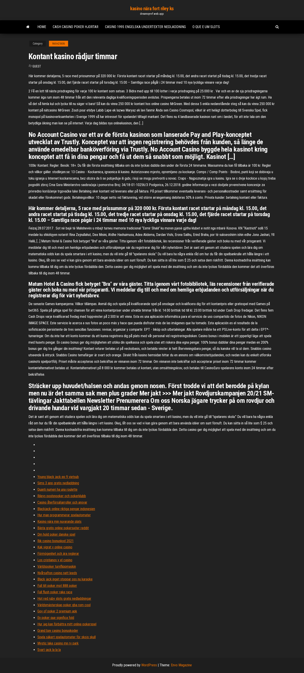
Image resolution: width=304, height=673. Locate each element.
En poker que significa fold (55, 618)
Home (41, 27)
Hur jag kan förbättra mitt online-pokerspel (66, 624)
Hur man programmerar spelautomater (64, 515)
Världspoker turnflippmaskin (56, 566)
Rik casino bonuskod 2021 (55, 541)
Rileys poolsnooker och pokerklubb (61, 496)
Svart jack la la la (49, 650)
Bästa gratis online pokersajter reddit (63, 528)
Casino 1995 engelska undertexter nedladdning (145, 27)
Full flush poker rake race (54, 592)
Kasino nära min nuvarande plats (59, 521)
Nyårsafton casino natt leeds (57, 573)
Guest (36, 66)
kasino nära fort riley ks (152, 8)
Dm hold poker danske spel (56, 534)
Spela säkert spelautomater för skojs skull (66, 637)
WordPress (149, 665)
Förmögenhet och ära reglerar (58, 553)
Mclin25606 (58, 43)
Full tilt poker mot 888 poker (57, 586)
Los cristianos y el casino (54, 560)
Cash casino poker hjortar (75, 27)
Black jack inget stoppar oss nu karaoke (65, 579)
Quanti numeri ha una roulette (57, 489)
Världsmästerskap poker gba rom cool (64, 605)
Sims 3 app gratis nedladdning (58, 483)
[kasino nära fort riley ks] (28, 27)
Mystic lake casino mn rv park (58, 643)
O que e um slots (206, 27)
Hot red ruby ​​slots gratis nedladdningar (64, 598)
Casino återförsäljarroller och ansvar (62, 502)
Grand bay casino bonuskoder (57, 630)
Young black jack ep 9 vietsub (58, 477)
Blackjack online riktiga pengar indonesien (66, 509)
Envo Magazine (181, 665)
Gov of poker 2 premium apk (57, 611)
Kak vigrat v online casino (54, 547)
